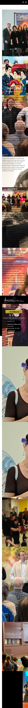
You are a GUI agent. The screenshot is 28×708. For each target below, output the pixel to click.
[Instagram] (15, 315)
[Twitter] (10, 315)
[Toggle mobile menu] (26, 2)
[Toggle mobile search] (23, 2)
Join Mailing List (14, 311)
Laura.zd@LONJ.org (14, 142)
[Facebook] (13, 315)
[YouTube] (18, 315)
